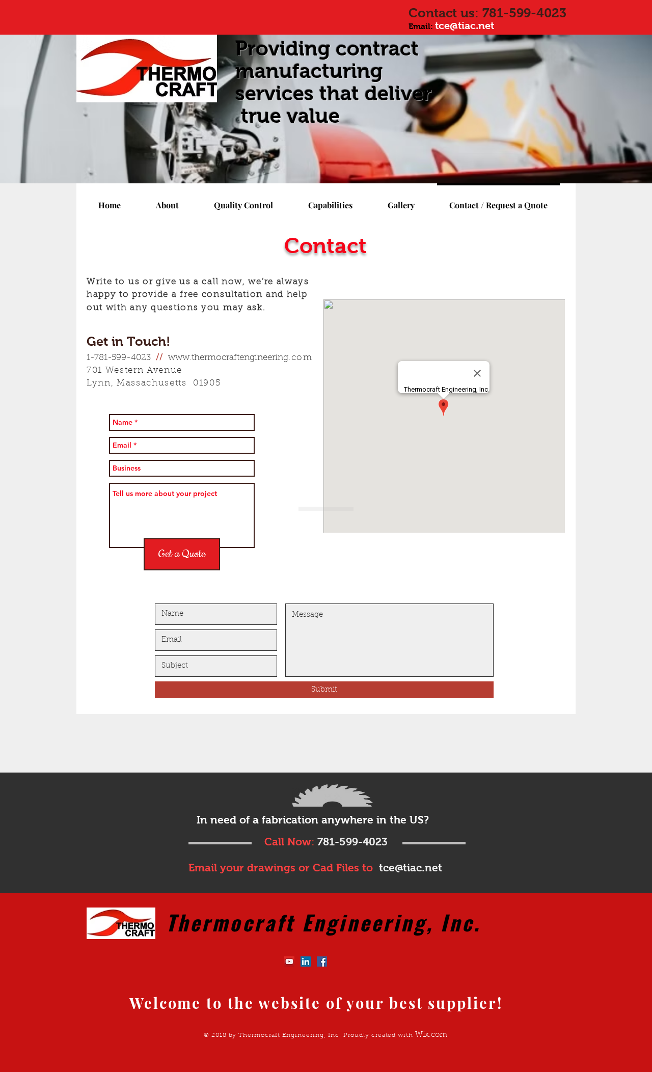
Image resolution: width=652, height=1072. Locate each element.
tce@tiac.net (464, 25)
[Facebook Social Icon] (322, 961)
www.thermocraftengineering (228, 358)
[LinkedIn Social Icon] (306, 961)
